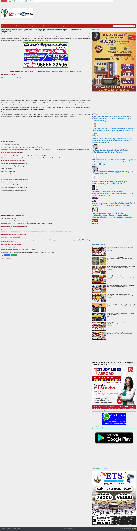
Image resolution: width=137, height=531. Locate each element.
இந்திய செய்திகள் (31, 26)
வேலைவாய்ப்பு (56, 26)
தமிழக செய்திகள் (19, 26)
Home (4, 26)
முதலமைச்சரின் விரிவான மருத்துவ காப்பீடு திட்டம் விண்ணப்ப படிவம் (113, 172)
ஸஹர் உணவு (13, 255)
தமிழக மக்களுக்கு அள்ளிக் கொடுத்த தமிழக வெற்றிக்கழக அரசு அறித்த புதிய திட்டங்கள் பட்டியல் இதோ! (121, 267)
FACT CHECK (10, 26)
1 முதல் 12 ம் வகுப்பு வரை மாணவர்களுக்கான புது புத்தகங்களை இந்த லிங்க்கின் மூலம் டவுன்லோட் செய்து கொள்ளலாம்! (112, 140)
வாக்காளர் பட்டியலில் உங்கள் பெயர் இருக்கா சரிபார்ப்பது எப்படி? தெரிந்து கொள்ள (110, 151)
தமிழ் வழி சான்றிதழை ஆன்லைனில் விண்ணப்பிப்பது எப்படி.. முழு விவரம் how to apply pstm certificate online (112, 193)
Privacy (71, 528)
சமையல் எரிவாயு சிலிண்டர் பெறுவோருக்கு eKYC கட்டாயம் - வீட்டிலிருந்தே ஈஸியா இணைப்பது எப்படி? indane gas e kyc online (121, 277)
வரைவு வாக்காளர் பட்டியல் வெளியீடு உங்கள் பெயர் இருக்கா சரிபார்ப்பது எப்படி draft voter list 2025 (113, 204)
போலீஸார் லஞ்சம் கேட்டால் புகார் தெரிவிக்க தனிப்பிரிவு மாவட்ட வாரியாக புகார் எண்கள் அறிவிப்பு (120, 285)
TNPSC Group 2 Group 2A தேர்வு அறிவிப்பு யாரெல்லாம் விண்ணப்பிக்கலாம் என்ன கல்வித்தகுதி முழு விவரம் (119, 332)
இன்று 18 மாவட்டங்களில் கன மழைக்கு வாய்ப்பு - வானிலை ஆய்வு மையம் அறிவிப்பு (120, 314)
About (65, 528)
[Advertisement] (78, 13)
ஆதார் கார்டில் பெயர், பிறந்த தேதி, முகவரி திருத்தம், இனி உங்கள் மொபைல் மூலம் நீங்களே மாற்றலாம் (113, 129)
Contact (68, 528)
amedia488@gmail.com (17, 78)
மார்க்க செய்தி (7, 255)
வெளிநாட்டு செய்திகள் (43, 26)
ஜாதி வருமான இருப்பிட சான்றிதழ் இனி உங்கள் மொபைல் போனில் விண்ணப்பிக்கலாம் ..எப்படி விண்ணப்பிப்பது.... (111, 118)
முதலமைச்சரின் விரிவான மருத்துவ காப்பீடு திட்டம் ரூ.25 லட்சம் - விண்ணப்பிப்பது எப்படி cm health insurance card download (120, 249)
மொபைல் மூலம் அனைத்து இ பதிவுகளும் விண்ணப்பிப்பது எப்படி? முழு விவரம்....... (109, 182)
